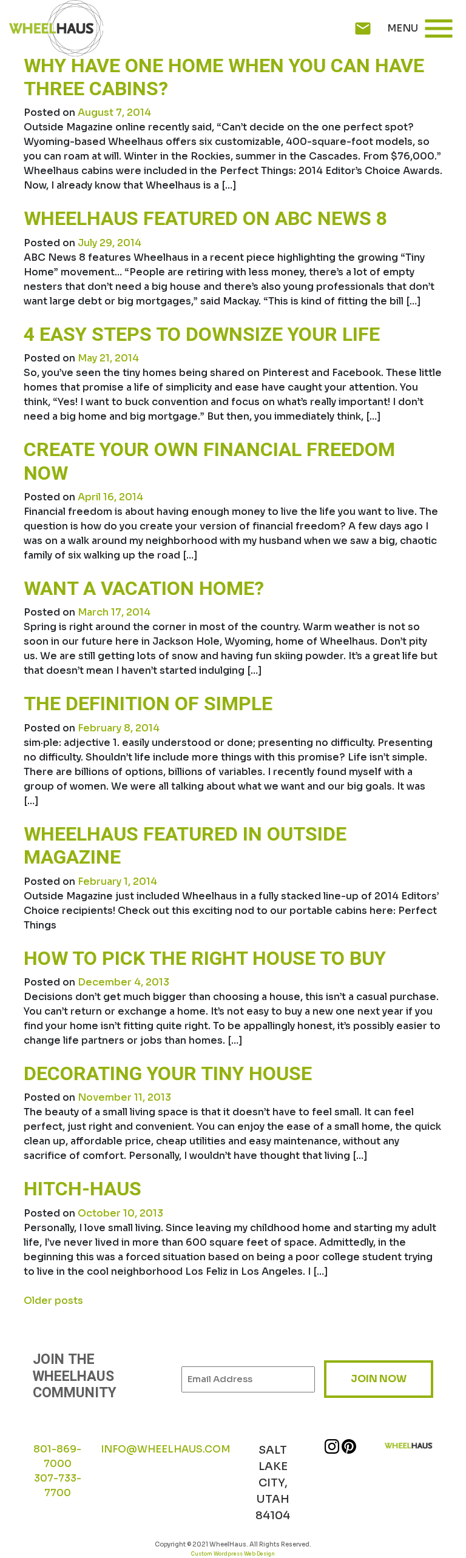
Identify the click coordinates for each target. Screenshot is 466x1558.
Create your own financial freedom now (209, 461)
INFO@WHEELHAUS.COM (165, 1449)
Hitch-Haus (82, 1189)
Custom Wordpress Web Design (233, 1554)
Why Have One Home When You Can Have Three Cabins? (224, 77)
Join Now (379, 1378)
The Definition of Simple (148, 704)
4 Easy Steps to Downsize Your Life (202, 334)
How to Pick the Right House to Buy (205, 958)
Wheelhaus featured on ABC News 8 (205, 218)
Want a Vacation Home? (144, 588)
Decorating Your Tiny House (168, 1073)
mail (363, 28)
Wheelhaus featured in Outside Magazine (185, 845)
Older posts (53, 1300)
